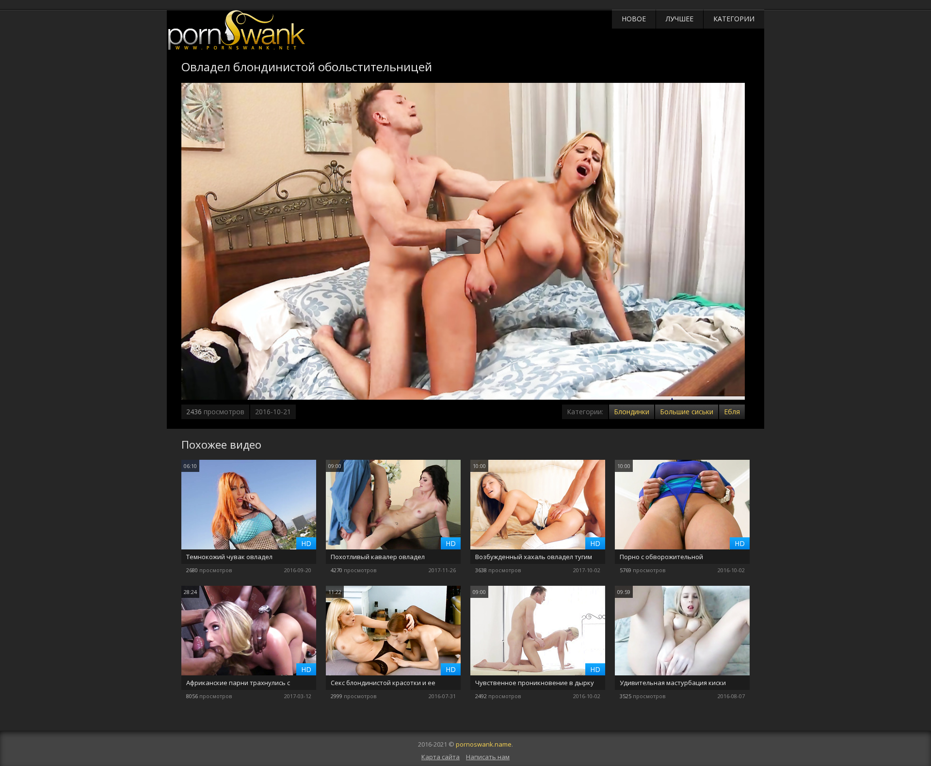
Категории (733, 18)
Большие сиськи (686, 411)
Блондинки (631, 411)
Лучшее (679, 18)
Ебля (732, 411)
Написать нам (488, 756)
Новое (634, 18)
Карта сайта (440, 756)
